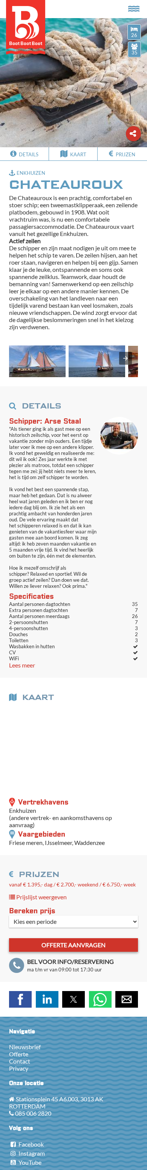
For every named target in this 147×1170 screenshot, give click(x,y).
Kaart (77, 154)
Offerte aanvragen (73, 944)
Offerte (18, 1053)
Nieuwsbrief (25, 1046)
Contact (19, 1061)
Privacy (18, 1068)
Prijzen (125, 154)
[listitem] (37, 361)
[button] (37, 361)
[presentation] (125, 358)
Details (28, 154)
